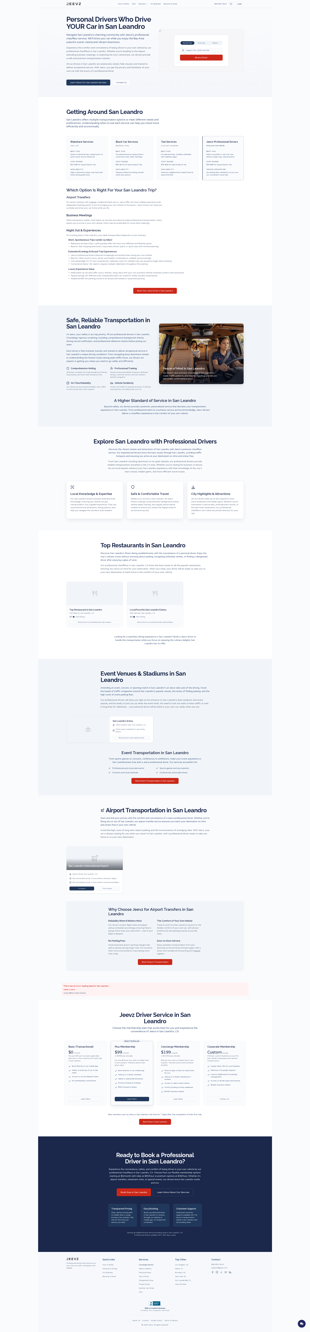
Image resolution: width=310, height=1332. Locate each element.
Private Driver (144, 1284)
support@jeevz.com (219, 1268)
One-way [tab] (201, 43)
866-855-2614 (220, 4)
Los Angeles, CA (181, 1265)
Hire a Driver (144, 1276)
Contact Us (121, 82)
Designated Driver (146, 1280)
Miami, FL (179, 1269)
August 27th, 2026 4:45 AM (197, 50)
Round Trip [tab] (187, 43)
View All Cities (180, 1284)
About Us (136, 1320)
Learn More (85, 1099)
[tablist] (201, 43)
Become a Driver (170, 4)
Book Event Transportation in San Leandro (155, 781)
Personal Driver (145, 1273)
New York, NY (180, 1276)
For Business (156, 4)
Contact (145, 1320)
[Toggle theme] (231, 4)
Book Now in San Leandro (155, 1122)
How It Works (123, 4)
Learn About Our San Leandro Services (88, 82)
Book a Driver (201, 57)
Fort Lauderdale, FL (183, 1280)
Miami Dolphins (145, 1269)
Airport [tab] (215, 43)
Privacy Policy (156, 1320)
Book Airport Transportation (155, 962)
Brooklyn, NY (180, 1273)
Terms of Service (171, 1320)
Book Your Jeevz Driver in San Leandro (155, 291)
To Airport (81, 888)
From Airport (107, 888)
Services (141, 4)
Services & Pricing (110, 1269)
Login (239, 4)
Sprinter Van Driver (146, 1288)
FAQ (134, 4)
